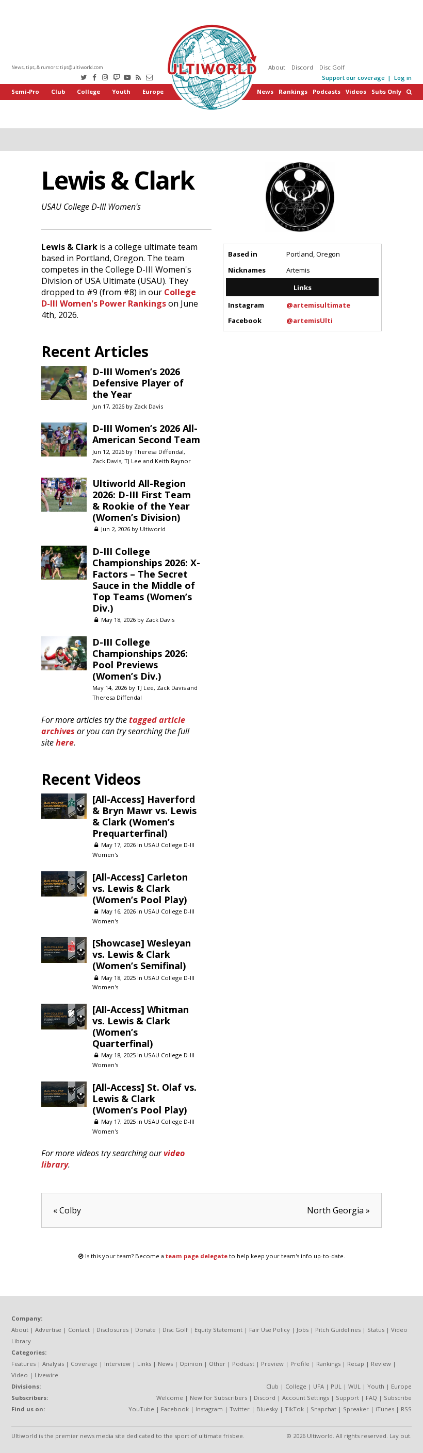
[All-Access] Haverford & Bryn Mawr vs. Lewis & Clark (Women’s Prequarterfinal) (144, 816)
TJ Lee (132, 461)
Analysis (53, 1363)
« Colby (67, 1210)
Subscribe (398, 1397)
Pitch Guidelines (338, 1329)
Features (23, 1363)
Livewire (46, 1375)
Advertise (48, 1329)
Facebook (175, 1409)
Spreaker (356, 1409)
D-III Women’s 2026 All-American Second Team (146, 434)
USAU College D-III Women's (91, 206)
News (265, 91)
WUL (354, 1386)
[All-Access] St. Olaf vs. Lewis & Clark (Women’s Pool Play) (144, 1098)
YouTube (141, 1409)
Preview (272, 1363)
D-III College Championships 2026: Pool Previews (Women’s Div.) (140, 659)
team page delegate (196, 1256)
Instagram (209, 1409)
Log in (403, 77)
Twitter (240, 1409)
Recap (355, 1363)
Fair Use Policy (269, 1329)
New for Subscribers (218, 1397)
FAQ (371, 1397)
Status (375, 1329)
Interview (117, 1363)
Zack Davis (148, 406)
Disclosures (112, 1329)
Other (217, 1363)
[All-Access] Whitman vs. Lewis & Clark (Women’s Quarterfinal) (140, 1026)
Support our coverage (353, 77)
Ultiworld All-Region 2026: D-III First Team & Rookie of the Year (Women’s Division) (141, 500)
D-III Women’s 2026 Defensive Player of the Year (138, 382)
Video (19, 1375)
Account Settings (305, 1397)
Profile (300, 1363)
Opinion (191, 1363)
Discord (302, 67)
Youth (121, 91)
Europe (153, 91)
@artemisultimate (318, 305)
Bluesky (267, 1409)
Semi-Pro (25, 91)
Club (58, 91)
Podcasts (326, 91)
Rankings (293, 91)
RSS (406, 1409)
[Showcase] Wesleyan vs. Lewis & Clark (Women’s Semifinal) (141, 954)
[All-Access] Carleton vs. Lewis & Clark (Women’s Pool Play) (140, 888)
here (65, 742)
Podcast (243, 1363)
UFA (318, 1386)
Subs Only (386, 91)
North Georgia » (338, 1210)
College (88, 91)
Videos (356, 91)
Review (381, 1363)
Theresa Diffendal (159, 451)
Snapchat (323, 1409)
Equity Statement (218, 1329)
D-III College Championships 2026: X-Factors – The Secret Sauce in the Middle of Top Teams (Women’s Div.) (146, 579)
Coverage (84, 1363)
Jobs (302, 1329)
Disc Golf (332, 67)
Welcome (169, 1397)
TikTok (294, 1409)
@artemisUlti (309, 320)
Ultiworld (153, 529)
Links (144, 1363)
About (276, 67)
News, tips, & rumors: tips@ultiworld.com (57, 67)
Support (347, 1397)
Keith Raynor (173, 461)
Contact (79, 1329)
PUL (336, 1386)
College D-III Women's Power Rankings (118, 297)
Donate (145, 1329)
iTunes (385, 1409)
